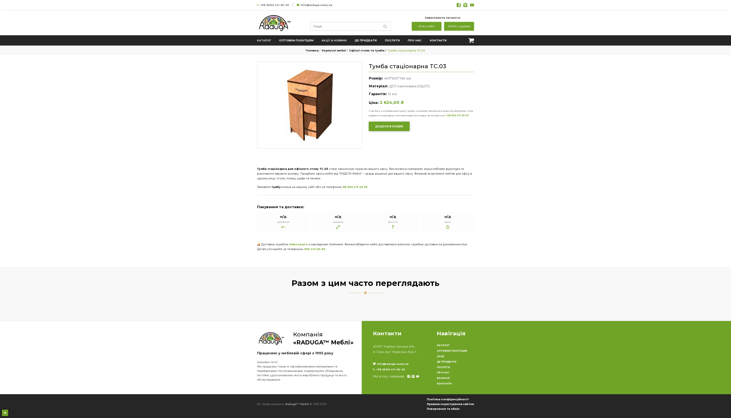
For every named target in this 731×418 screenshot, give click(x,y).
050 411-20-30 (314, 249)
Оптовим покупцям (296, 40)
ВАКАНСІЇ (443, 378)
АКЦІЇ (440, 356)
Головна (312, 50)
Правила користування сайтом (450, 404)
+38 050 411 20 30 (457, 115)
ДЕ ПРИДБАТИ (446, 361)
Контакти (438, 40)
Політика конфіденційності (448, 399)
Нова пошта (298, 244)
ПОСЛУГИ (443, 367)
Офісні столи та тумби (366, 50)
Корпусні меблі (334, 50)
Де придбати (366, 40)
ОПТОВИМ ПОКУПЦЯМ (452, 350)
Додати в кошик (389, 126)
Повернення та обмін (443, 409)
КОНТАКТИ (444, 383)
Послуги (392, 40)
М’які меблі (427, 26)
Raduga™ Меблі (297, 404)
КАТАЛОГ (443, 345)
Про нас (415, 40)
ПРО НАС (443, 372)
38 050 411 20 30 (355, 187)
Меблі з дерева (459, 26)
